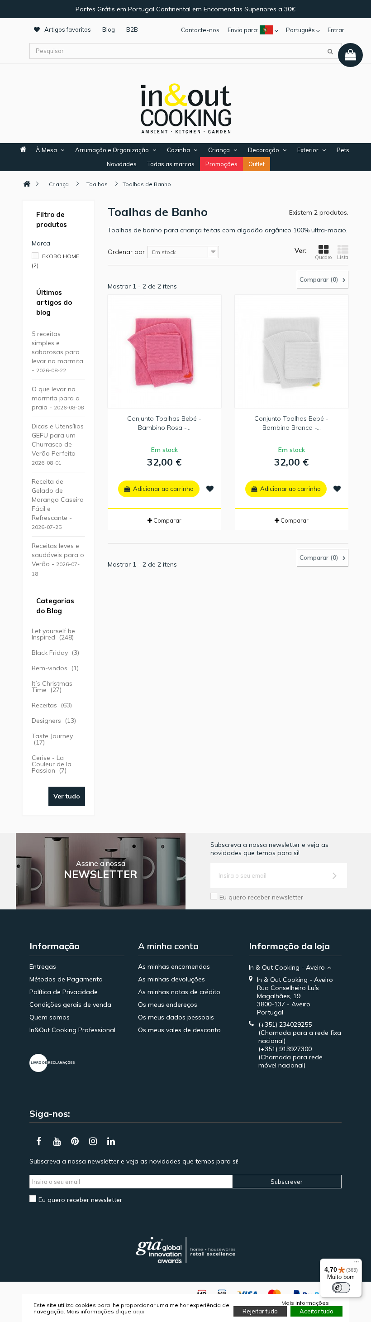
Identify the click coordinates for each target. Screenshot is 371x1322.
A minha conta (168, 946)
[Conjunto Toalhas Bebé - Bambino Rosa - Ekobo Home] (164, 351)
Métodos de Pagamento (66, 979)
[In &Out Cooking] (185, 107)
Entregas (42, 966)
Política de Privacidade (63, 992)
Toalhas (97, 184)
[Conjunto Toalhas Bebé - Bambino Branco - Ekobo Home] (291, 351)
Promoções (221, 164)
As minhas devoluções (171, 979)
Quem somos (49, 1017)
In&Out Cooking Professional (72, 1030)
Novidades (122, 164)
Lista (342, 257)
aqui (138, 1311)
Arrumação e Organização (112, 150)
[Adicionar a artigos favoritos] (210, 488)
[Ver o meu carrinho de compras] (350, 55)
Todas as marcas (171, 164)
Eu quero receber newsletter (261, 897)
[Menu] (356, 1264)
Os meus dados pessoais (176, 1017)
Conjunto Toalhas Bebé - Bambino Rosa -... (164, 423)
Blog (108, 29)
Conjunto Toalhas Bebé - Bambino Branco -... (291, 423)
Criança (219, 150)
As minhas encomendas (174, 966)
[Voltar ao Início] (26, 184)
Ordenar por (126, 252)
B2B (132, 29)
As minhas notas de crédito (179, 992)
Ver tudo (66, 796)
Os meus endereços (167, 1004)
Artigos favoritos (67, 29)
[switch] (341, 1287)
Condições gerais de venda (70, 1004)
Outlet (256, 164)
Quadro (323, 257)
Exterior (308, 150)
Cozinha (178, 150)
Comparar (167, 520)
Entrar (336, 30)
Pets (343, 150)
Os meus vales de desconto (179, 1030)
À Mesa (46, 150)
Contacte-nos (200, 30)
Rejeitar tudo (260, 1311)
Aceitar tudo (316, 1311)
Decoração (263, 150)
